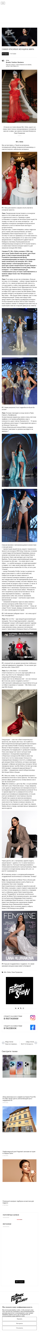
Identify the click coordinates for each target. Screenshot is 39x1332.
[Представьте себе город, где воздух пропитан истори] (11, 1244)
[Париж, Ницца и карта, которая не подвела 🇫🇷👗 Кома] (11, 1264)
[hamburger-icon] (3, 3)
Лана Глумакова (16, 972)
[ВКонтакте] (16, 1008)
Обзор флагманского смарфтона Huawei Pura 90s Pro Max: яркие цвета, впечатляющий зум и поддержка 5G (19, 1098)
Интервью (5, 53)
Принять (19, 1319)
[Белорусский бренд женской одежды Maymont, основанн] (11, 1274)
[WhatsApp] (23, 1008)
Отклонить (19, 1328)
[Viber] (21, 1008)
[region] (19, 1318)
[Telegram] (18, 1008)
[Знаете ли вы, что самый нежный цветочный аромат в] (28, 1234)
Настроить (19, 1323)
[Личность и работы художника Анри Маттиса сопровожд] (11, 1254)
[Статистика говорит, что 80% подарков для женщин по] (28, 1244)
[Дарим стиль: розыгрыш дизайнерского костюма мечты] (28, 1264)
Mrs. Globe (7, 972)
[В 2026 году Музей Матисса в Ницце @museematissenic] (28, 1254)
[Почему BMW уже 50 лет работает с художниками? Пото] (11, 1234)
